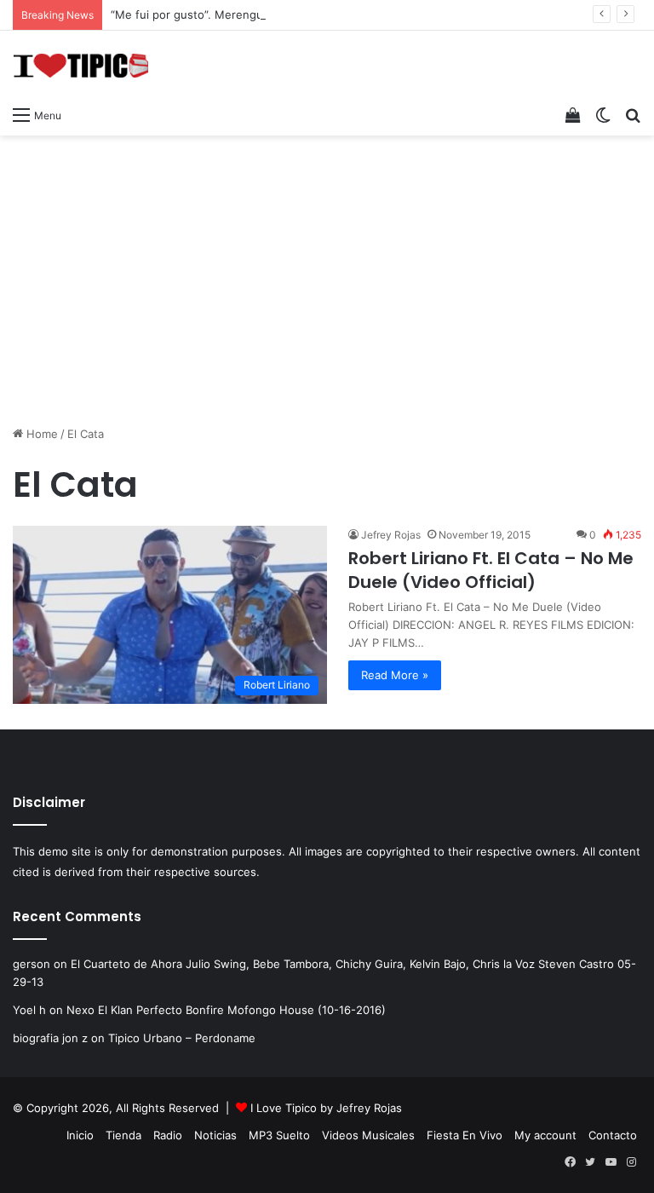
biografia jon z (50, 1038)
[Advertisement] (327, 272)
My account (545, 1135)
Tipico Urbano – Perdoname (181, 1038)
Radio (167, 1135)
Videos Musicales (368, 1135)
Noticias (215, 1135)
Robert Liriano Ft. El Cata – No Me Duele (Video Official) (491, 570)
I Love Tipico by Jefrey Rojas (326, 1108)
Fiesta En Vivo (464, 1135)
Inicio (80, 1135)
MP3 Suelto (279, 1135)
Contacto (612, 1135)
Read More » (394, 675)
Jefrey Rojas (391, 534)
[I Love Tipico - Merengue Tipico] (81, 64)
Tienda (123, 1135)
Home (40, 434)
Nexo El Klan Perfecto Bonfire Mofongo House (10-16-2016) (226, 1010)
